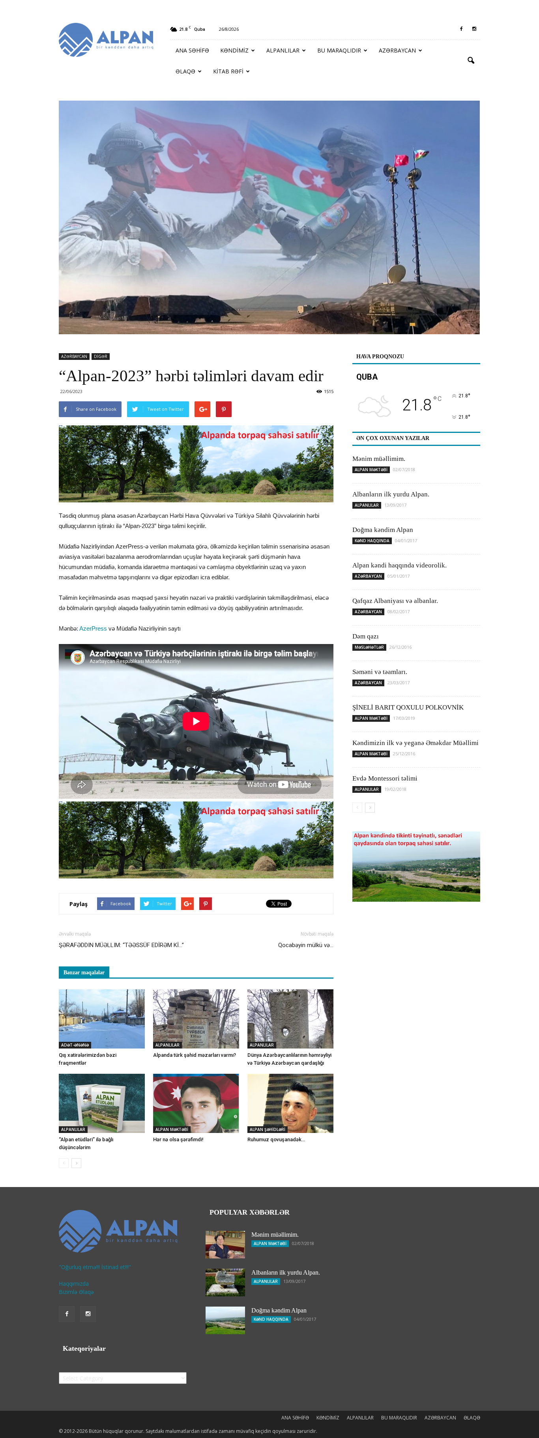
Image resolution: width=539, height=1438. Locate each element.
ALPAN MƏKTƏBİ (171, 1129)
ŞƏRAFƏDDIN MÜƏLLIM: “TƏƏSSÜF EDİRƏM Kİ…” (121, 945)
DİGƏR (100, 356)
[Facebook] (461, 29)
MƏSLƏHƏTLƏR (369, 647)
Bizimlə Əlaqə (76, 1292)
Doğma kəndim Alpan (382, 530)
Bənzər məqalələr (84, 973)
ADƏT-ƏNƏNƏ (75, 1045)
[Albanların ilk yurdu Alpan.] (225, 1282)
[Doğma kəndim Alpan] (225, 1320)
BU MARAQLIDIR (339, 50)
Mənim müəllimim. (378, 458)
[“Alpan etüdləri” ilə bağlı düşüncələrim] (102, 1103)
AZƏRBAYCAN (397, 50)
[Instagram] (474, 29)
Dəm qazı (365, 636)
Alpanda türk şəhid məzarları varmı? (194, 1055)
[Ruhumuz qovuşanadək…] (290, 1103)
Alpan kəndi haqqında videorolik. (399, 565)
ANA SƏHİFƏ (192, 50)
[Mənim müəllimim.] (225, 1244)
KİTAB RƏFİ (228, 71)
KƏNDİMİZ (234, 50)
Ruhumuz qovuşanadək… (276, 1139)
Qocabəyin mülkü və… (305, 945)
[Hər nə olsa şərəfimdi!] (196, 1103)
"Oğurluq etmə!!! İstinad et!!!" (95, 1267)
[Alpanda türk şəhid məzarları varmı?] (196, 1019)
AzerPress (93, 628)
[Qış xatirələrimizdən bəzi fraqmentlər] (102, 1019)
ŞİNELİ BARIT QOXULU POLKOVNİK (408, 707)
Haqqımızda (74, 1283)
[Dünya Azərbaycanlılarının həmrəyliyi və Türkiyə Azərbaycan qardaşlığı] (290, 1019)
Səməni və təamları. (379, 672)
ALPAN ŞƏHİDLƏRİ (267, 1129)
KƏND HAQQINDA (372, 540)
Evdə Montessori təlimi (384, 778)
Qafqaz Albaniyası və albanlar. (395, 601)
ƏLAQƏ (185, 71)
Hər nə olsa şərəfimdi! (178, 1139)
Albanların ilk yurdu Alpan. (390, 494)
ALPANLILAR (282, 50)
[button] (470, 60)
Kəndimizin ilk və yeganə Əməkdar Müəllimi (415, 743)
